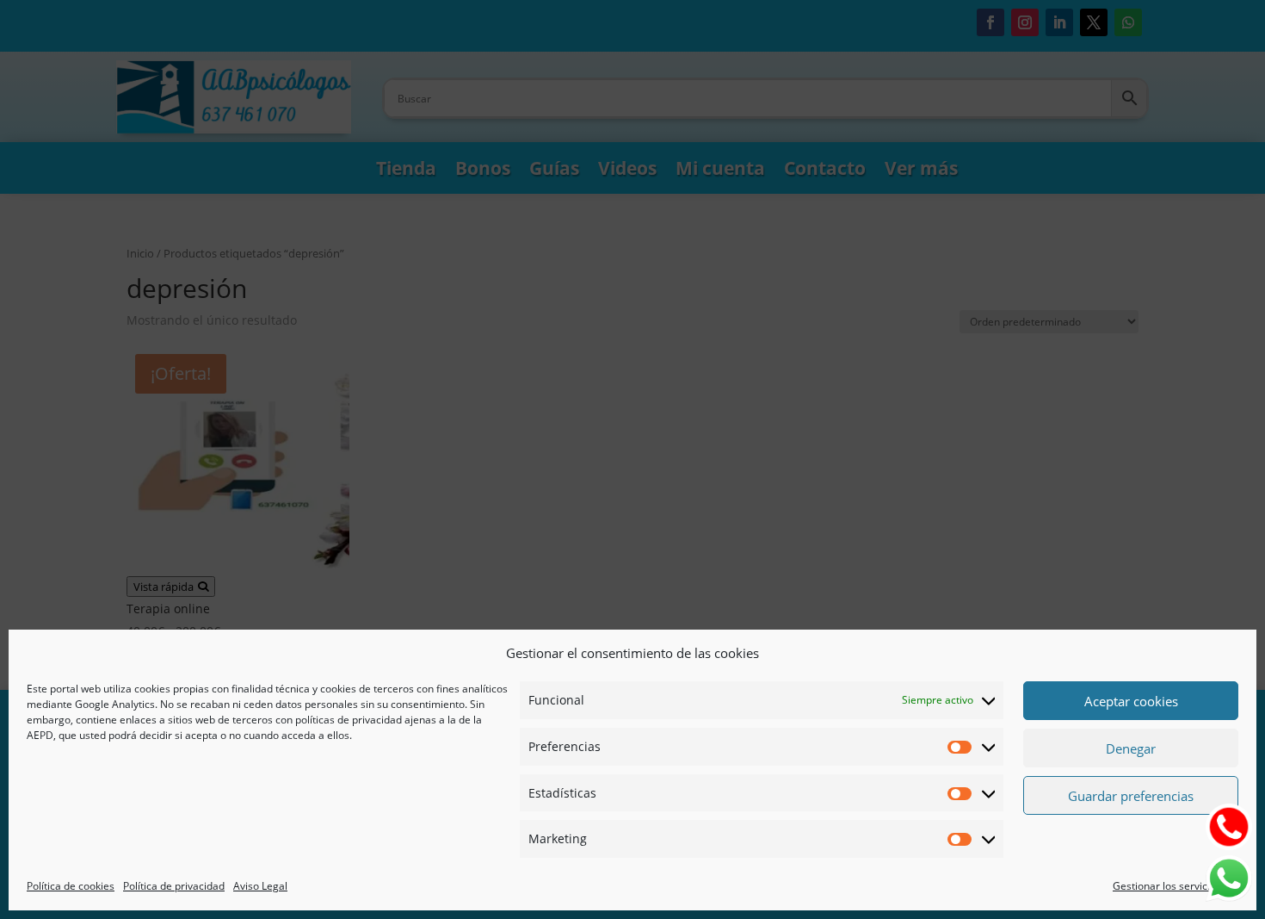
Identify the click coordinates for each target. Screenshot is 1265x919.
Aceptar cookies (1131, 701)
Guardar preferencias (1131, 795)
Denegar (1131, 748)
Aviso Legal (260, 886)
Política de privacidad (174, 886)
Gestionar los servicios (1167, 886)
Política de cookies (70, 886)
